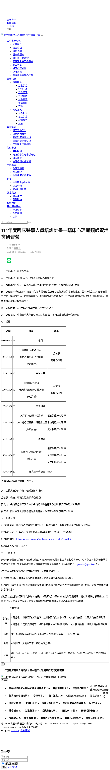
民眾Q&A (17, 172)
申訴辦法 (17, 158)
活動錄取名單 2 (49, 710)
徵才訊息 (11, 192)
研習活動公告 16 (89, 710)
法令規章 (23, 99)
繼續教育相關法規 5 (51, 718)
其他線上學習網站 (22, 144)
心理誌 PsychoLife (21, 182)
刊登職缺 (17, 199)
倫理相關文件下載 (22, 161)
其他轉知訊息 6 (80, 688)
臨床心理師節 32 (73, 718)
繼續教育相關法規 (22, 137)
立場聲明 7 (14, 718)
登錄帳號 (25, 730)
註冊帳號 (11, 23)
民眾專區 (11, 165)
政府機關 (17, 213)
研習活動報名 (19, 134)
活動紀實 (23, 92)
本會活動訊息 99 (50, 703)
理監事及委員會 (21, 58)
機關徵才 (17, 196)
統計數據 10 (30, 718)
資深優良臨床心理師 (23, 75)
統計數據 (17, 72)
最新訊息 (11, 79)
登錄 (4, 767)
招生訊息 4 (95, 696)
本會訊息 (17, 82)
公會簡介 (17, 44)
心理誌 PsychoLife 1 (76, 696)
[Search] (29, 222)
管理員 (17, 248)
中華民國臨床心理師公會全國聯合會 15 (29, 688)
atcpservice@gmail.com (85, 564)
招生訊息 (23, 116)
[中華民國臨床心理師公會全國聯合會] (21, 35)
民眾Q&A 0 (95, 703)
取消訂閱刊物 (19, 189)
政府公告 (23, 120)
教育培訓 (11, 127)
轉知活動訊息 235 (95, 718)
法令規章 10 (15, 710)
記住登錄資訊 (11, 763)
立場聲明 (23, 96)
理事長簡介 (18, 54)
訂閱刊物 (17, 185)
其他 (20, 106)
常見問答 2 (38, 696)
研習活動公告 (19, 130)
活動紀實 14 (31, 710)
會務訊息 (23, 89)
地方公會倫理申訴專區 (24, 154)
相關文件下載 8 (69, 710)
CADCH (15, 730)
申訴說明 (17, 151)
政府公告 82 (15, 703)
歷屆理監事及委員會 (23, 61)
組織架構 (17, 51)
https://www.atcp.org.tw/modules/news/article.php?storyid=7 (43, 539)
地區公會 (17, 210)
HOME (10, 26)
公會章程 (17, 47)
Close (4, 680)
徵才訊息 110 (55, 696)
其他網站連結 (14, 206)
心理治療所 (18, 168)
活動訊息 (23, 85)
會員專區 (11, 20)
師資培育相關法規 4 (19, 696)
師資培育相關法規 (22, 141)
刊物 (9, 179)
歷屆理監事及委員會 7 (74, 703)
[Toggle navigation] (42, 35)
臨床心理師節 (19, 68)
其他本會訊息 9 (60, 688)
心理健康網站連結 (22, 175)
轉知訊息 (17, 110)
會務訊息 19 (31, 703)
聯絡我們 (11, 203)
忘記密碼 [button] (12, 767)
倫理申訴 (11, 148)
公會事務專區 (14, 41)
